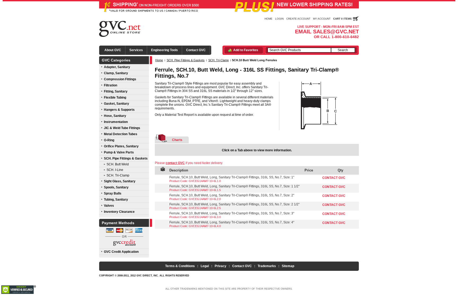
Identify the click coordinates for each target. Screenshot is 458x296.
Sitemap (288, 266)
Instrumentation (116, 122)
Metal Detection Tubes (120, 134)
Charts (177, 140)
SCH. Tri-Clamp (118, 175)
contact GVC (175, 163)
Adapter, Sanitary (117, 67)
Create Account (298, 18)
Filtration (110, 85)
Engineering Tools (164, 50)
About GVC (112, 50)
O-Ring (109, 140)
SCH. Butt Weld (118, 164)
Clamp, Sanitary (116, 73)
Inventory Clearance (119, 212)
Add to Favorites (245, 50)
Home (268, 18)
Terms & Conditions (180, 266)
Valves (109, 205)
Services (136, 50)
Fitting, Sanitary (115, 91)
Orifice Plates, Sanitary (121, 146)
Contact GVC (196, 50)
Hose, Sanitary (115, 116)
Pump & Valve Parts (119, 152)
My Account (322, 18)
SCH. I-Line (115, 170)
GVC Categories (116, 60)
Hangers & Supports (119, 110)
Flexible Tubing (115, 97)
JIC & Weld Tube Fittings (122, 128)
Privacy (220, 266)
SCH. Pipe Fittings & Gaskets (126, 158)
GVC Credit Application (121, 252)
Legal (205, 266)
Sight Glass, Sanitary (119, 181)
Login (279, 18)
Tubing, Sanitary (116, 199)
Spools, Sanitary (116, 187)
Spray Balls (112, 193)
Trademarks (267, 266)
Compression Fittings (120, 79)
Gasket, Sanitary (116, 103)
